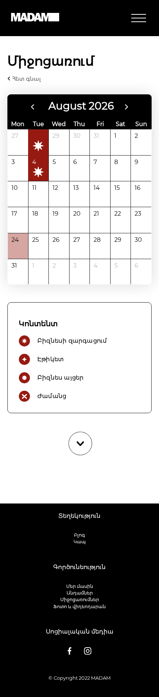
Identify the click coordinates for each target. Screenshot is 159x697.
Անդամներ (80, 593)
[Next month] (126, 107)
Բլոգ (79, 535)
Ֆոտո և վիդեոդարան (79, 606)
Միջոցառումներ (79, 599)
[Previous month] (32, 107)
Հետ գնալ (25, 78)
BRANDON (100, 685)
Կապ (80, 541)
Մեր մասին (79, 586)
